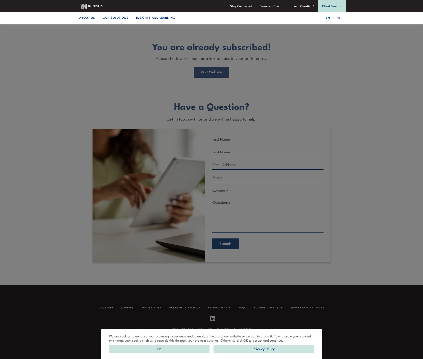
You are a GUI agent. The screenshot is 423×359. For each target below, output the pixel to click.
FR (338, 17)
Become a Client (271, 6)
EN (328, 17)
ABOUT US (87, 17)
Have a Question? (302, 6)
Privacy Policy (264, 349)
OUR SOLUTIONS (115, 17)
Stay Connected (241, 6)
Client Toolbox (332, 6)
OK (159, 349)
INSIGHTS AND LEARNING (155, 17)
